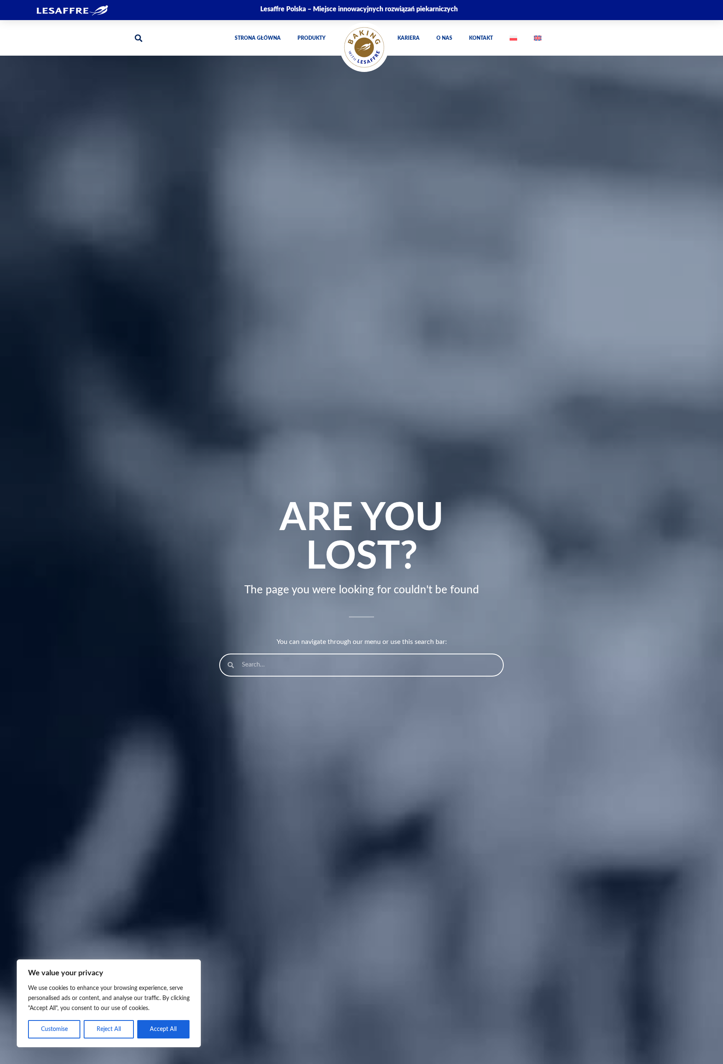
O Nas (444, 38)
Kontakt (481, 38)
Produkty (311, 38)
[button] (138, 38)
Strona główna (258, 38)
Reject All (109, 1029)
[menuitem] (513, 38)
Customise (54, 1029)
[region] (109, 1003)
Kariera (408, 38)
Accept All (163, 1029)
